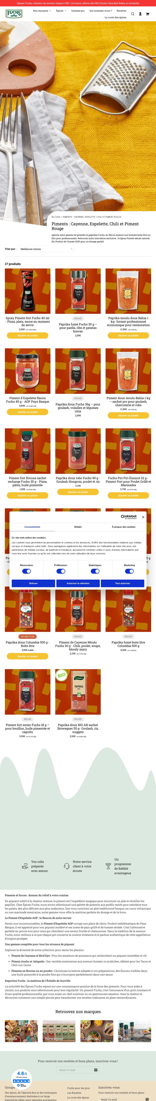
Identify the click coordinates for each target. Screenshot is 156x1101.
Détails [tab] (78, 527)
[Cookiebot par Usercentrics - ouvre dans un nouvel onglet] (123, 517)
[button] (132, 13)
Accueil (56, 217)
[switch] (61, 571)
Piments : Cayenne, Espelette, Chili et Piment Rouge (92, 217)
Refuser (33, 583)
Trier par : (10, 248)
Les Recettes (74, 1092)
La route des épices (78, 1097)
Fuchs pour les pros (78, 1088)
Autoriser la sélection (78, 583)
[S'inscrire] (95, 1069)
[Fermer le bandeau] (143, 517)
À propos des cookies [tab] (123, 527)
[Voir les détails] (27, 291)
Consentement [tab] (32, 527)
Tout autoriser (122, 583)
